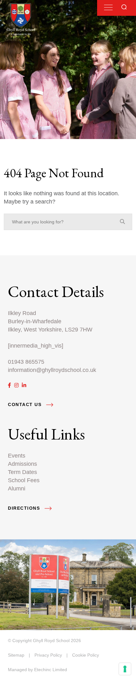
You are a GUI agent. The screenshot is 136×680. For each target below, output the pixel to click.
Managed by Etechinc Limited (37, 669)
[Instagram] (16, 385)
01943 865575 (26, 361)
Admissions (22, 463)
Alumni (16, 488)
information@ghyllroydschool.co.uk (52, 369)
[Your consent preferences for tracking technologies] (125, 669)
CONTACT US (24, 405)
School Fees (24, 480)
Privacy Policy (48, 655)
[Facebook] (9, 385)
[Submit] (124, 6)
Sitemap (16, 655)
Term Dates (22, 472)
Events (16, 455)
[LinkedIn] (24, 385)
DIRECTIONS (24, 508)
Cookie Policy (85, 655)
